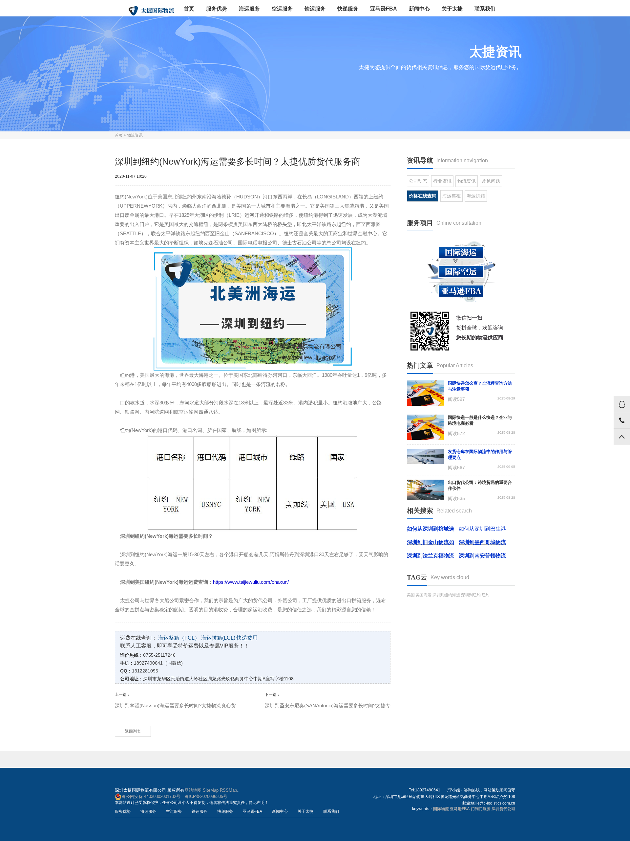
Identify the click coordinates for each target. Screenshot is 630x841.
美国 (411, 595)
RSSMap (228, 790)
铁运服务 (315, 8)
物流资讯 (135, 135)
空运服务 (282, 8)
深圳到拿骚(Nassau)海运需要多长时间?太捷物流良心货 (175, 705)
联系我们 (484, 8)
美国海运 (423, 595)
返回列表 (133, 731)
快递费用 (247, 638)
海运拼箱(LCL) (218, 638)
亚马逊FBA (383, 8)
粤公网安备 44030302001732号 (150, 796)
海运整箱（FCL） (179, 638)
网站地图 (192, 790)
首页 (189, 8)
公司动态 (418, 181)
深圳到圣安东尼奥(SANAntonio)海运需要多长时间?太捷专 (327, 705)
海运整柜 (451, 195)
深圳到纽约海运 (446, 595)
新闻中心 (419, 8)
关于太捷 (452, 8)
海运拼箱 (476, 195)
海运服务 (249, 8)
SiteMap (211, 790)
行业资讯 (442, 181)
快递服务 (347, 8)
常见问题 (491, 181)
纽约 (486, 595)
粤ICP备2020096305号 (205, 796)
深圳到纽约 (471, 595)
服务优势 (216, 8)
